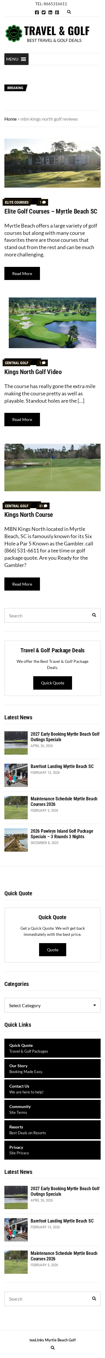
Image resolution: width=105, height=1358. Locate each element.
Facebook (37, 12)
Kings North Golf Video (33, 372)
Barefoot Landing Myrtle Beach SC (63, 85)
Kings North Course (28, 514)
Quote (52, 949)
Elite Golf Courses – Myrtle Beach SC (50, 211)
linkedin (50, 12)
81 (43, 506)
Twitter (43, 12)
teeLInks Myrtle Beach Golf (52, 1340)
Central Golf (16, 363)
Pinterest (57, 12)
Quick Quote (52, 682)
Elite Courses (17, 202)
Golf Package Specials (52, 72)
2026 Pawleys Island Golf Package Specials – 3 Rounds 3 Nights (62, 833)
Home (10, 118)
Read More (22, 273)
